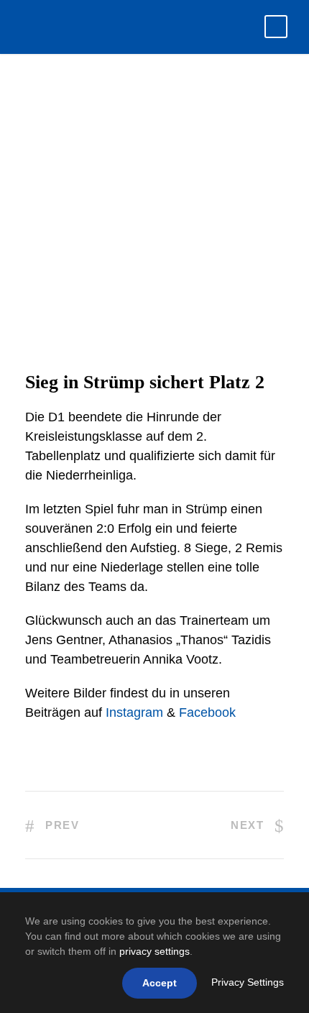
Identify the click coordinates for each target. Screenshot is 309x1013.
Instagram (134, 712)
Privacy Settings (247, 982)
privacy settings (154, 951)
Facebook (207, 712)
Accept (159, 983)
